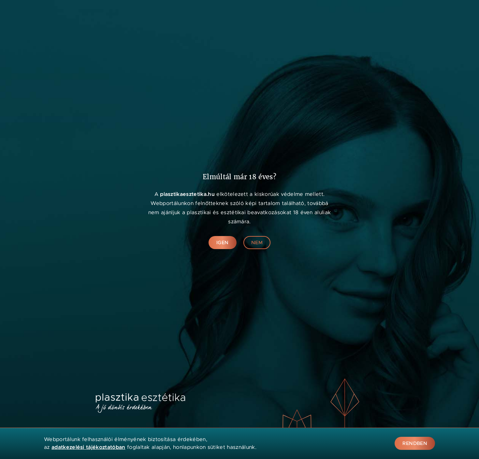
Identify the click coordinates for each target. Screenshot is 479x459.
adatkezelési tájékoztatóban (88, 447)
